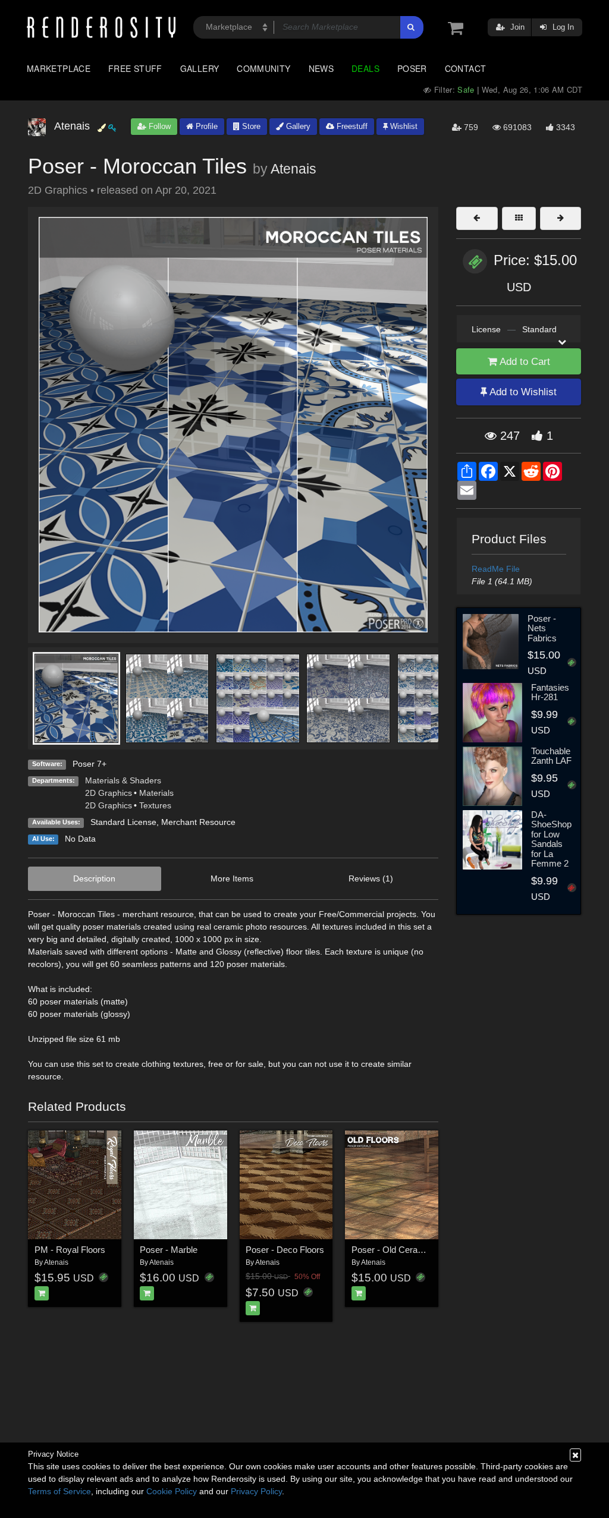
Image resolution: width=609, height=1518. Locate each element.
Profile (205, 126)
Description (94, 878)
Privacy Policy (256, 1491)
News (321, 68)
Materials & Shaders (123, 780)
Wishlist (402, 126)
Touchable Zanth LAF (551, 756)
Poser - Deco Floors (285, 1250)
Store (250, 126)
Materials (156, 793)
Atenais (293, 169)
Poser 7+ (89, 764)
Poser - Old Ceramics (394, 1250)
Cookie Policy (171, 1491)
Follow (158, 126)
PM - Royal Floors (69, 1250)
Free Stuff (135, 68)
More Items (232, 878)
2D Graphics (108, 793)
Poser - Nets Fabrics (542, 628)
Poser (412, 68)
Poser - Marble (168, 1250)
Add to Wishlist (522, 392)
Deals (365, 68)
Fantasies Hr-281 (550, 692)
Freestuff (351, 126)
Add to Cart (523, 361)
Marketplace (58, 68)
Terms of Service (59, 1491)
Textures (155, 805)
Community (263, 68)
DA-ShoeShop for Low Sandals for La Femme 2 (551, 839)
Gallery (199, 68)
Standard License (123, 822)
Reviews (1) (371, 878)
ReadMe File (496, 569)
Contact (465, 68)
